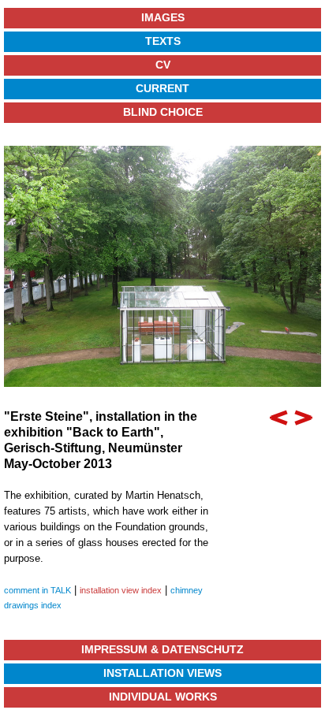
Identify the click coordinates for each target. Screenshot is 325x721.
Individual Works (163, 696)
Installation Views (162, 673)
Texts (163, 41)
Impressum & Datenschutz (162, 649)
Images (163, 17)
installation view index (121, 590)
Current (162, 88)
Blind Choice (163, 112)
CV (162, 64)
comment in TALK (37, 590)
